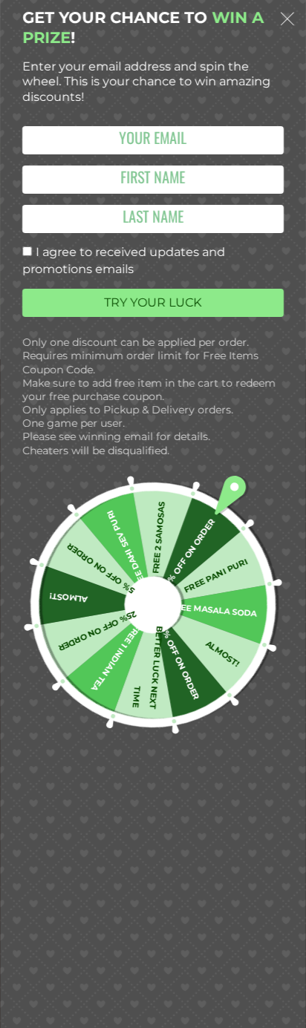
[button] (287, 21)
